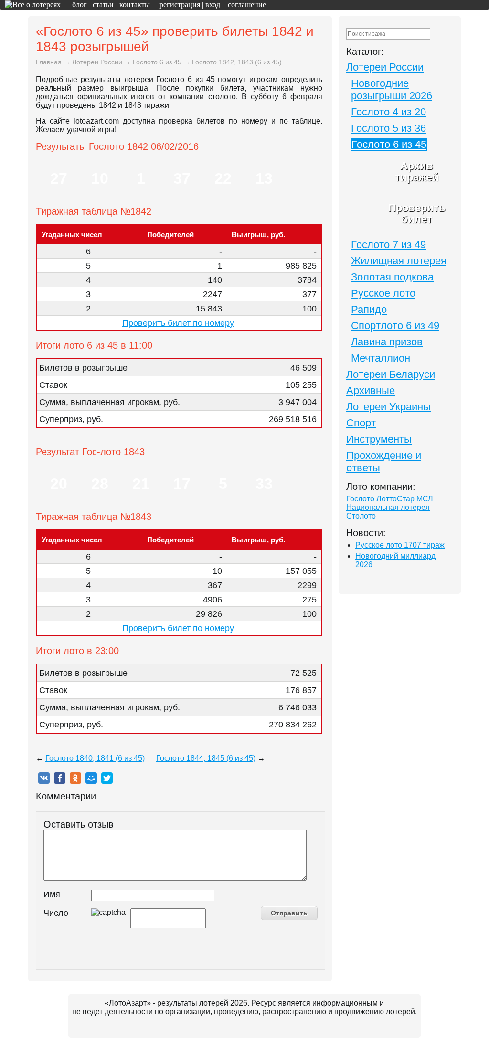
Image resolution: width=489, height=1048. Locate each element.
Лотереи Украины (388, 407)
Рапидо (369, 309)
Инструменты (379, 439)
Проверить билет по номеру (178, 323)
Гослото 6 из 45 (388, 144)
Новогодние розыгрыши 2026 (391, 89)
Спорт (361, 423)
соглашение (247, 4)
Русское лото (383, 293)
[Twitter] (107, 778)
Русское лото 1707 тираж (400, 545)
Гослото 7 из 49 (388, 244)
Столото (361, 516)
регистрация (179, 4)
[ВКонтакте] (44, 778)
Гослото (360, 499)
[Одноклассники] (75, 778)
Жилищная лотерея (398, 261)
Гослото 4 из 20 (388, 112)
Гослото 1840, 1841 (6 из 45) (95, 758)
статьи (103, 4)
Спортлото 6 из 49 (395, 326)
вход (212, 4)
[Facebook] (59, 778)
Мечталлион (380, 358)
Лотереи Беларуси (390, 374)
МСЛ (424, 499)
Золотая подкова (392, 277)
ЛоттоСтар (395, 499)
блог (79, 4)
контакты (134, 4)
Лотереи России (385, 67)
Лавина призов (387, 342)
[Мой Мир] (91, 778)
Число (55, 913)
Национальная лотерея (388, 507)
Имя (51, 894)
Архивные (370, 390)
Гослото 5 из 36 (388, 128)
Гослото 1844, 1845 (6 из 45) (205, 758)
